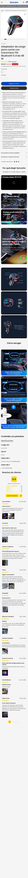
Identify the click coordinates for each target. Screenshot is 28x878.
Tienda (2, 6)
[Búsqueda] (23, 2)
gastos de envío (6, 66)
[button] (20, 495)
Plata (11, 72)
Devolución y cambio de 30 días (10, 157)
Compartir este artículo (7, 161)
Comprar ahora (14, 88)
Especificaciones (7, 441)
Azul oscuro (8, 72)
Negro (2, 72)
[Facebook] (15, 162)
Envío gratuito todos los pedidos (10, 153)
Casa (2, 10)
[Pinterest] (19, 162)
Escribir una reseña (12, 495)
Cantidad (3, 75)
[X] (17, 162)
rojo (5, 72)
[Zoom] (25, 14)
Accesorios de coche (11, 6)
